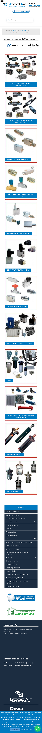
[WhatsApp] (38, 729)
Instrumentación (11, 571)
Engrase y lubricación (12, 586)
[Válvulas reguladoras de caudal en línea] (21, 182)
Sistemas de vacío (12, 525)
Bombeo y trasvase (12, 561)
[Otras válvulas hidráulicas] (21, 293)
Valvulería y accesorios (13, 568)
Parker (8, 539)
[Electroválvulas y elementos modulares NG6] (21, 71)
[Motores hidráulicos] (21, 477)
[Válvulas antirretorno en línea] (21, 145)
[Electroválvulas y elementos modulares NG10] (21, 108)
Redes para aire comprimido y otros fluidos (19, 542)
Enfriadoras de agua (12, 549)
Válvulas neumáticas (12, 515)
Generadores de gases (13, 546)
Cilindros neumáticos (12, 512)
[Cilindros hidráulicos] (21, 440)
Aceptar (15, 729)
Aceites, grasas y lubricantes (15, 578)
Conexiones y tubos (12, 522)
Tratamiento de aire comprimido (16, 518)
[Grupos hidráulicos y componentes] (21, 329)
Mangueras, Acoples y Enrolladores (17, 574)
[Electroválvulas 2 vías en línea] (21, 256)
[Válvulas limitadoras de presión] (21, 219)
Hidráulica (9, 557)
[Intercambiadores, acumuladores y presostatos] (21, 403)
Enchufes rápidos (11, 535)
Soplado (8, 529)
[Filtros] (21, 366)
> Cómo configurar (27, 729)
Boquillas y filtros (11, 564)
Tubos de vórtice (11, 532)
